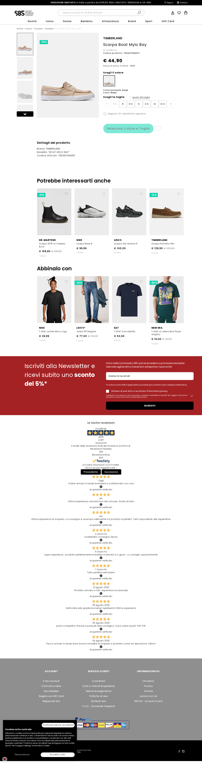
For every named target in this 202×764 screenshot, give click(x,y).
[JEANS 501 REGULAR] (92, 299)
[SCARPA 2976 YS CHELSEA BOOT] (54, 211)
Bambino (87, 21)
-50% (43, 42)
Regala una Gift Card (51, 696)
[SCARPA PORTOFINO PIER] (167, 211)
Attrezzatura (110, 21)
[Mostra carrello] (186, 13)
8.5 (131, 104)
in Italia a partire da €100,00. (101, 2)
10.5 (162, 104)
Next (25, 114)
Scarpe (39, 28)
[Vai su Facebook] (179, 751)
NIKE (79, 240)
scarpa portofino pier (162, 243)
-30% (78, 283)
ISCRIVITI (149, 405)
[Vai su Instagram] (183, 751)
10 (155, 104)
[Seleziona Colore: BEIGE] (109, 80)
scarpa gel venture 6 (125, 243)
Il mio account (51, 681)
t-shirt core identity (124, 331)
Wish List (179, 13)
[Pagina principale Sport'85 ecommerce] (24, 13)
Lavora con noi (148, 696)
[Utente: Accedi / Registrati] (172, 12)
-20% (41, 195)
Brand (132, 21)
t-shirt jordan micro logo (53, 331)
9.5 (147, 104)
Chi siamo (148, 681)
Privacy (148, 686)
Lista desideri (51, 691)
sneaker (50, 28)
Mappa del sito (51, 701)
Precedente (91, 471)
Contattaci (98, 681)
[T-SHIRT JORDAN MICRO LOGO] (54, 299)
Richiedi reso (98, 701)
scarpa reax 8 (84, 243)
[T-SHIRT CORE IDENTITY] (129, 299)
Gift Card (168, 21)
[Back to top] (196, 748)
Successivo (111, 471)
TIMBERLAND (159, 240)
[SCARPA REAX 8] (92, 211)
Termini (148, 691)
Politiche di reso (98, 696)
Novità (32, 21)
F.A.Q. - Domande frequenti (98, 706)
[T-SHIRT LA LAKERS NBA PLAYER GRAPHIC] (167, 299)
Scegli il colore (113, 73)
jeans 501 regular (86, 331)
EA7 (116, 328)
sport (149, 21)
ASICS (118, 240)
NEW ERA (157, 328)
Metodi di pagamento (99, 691)
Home (20, 28)
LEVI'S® (80, 328)
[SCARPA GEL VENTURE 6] (129, 211)
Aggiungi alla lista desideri (158, 128)
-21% (154, 195)
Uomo (50, 21)
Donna (67, 21)
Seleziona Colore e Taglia (128, 128)
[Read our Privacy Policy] (192, 396)
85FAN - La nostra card (148, 701)
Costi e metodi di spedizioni (98, 686)
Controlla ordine (51, 686)
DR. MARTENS (47, 240)
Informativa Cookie (40, 745)
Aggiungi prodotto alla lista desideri (66, 192)
